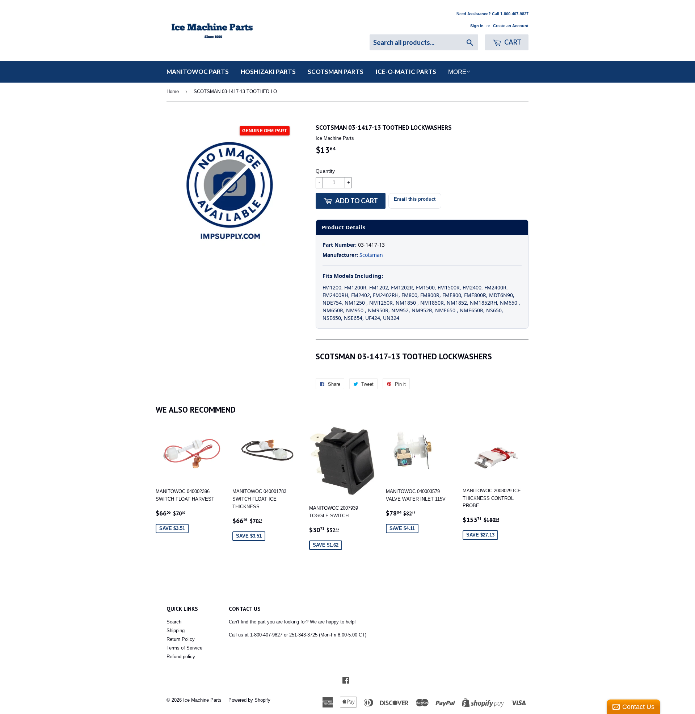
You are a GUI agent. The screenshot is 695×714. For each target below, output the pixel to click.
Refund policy (181, 656)
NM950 (355, 310)
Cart (512, 42)
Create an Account (510, 26)
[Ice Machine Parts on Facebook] (346, 681)
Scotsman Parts (335, 71)
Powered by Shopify (249, 700)
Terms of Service (184, 648)
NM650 (509, 302)
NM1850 (406, 302)
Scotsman (371, 254)
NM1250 (355, 302)
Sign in (477, 26)
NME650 (446, 310)
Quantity (325, 171)
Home (173, 91)
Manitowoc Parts (198, 71)
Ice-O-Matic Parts (405, 71)
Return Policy (181, 639)
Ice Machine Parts (202, 700)
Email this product (414, 199)
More (457, 71)
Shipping (176, 630)
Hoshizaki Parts (268, 71)
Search (174, 622)
